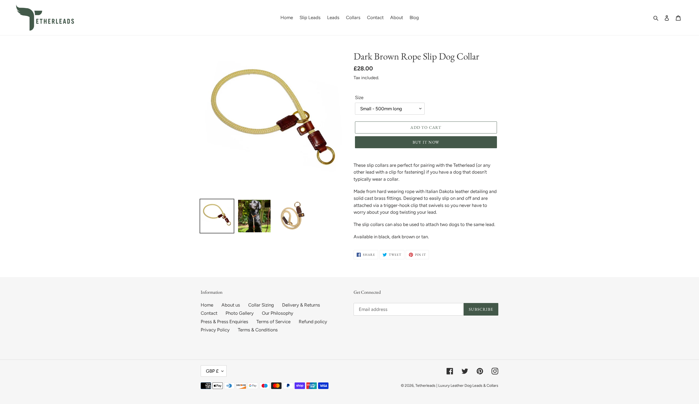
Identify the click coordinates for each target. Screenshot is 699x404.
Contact (209, 313)
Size (359, 97)
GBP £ (212, 371)
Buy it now (426, 142)
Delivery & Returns (301, 305)
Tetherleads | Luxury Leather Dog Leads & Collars (456, 385)
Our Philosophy (277, 313)
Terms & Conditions (258, 329)
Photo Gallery (240, 313)
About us (230, 305)
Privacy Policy (215, 329)
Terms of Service (273, 321)
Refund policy (313, 321)
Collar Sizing (261, 305)
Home (207, 305)
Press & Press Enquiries (224, 321)
